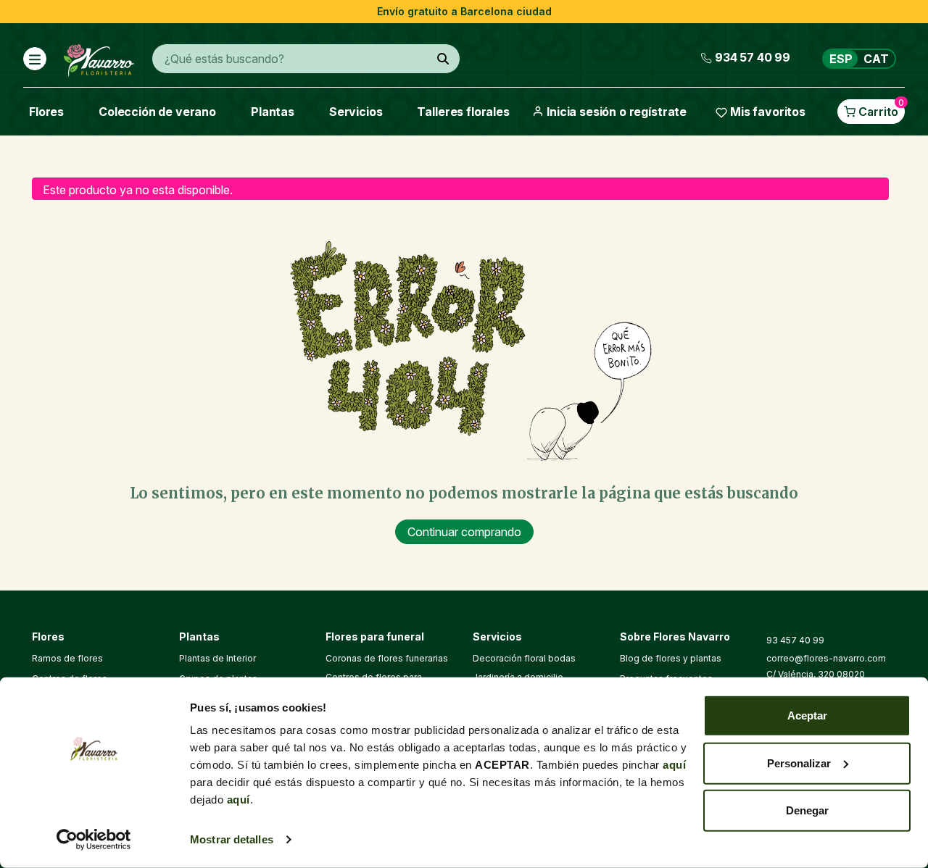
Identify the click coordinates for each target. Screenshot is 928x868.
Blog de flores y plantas (670, 658)
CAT (876, 58)
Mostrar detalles (231, 839)
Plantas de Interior (217, 658)
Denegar (807, 810)
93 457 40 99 (795, 640)
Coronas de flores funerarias (387, 658)
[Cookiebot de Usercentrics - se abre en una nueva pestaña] (93, 840)
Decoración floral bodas (524, 658)
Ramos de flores (67, 658)
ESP (841, 58)
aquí (674, 765)
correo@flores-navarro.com (826, 658)
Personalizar (799, 762)
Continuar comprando (464, 532)
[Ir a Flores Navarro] (99, 57)
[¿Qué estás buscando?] (443, 58)
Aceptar (807, 715)
